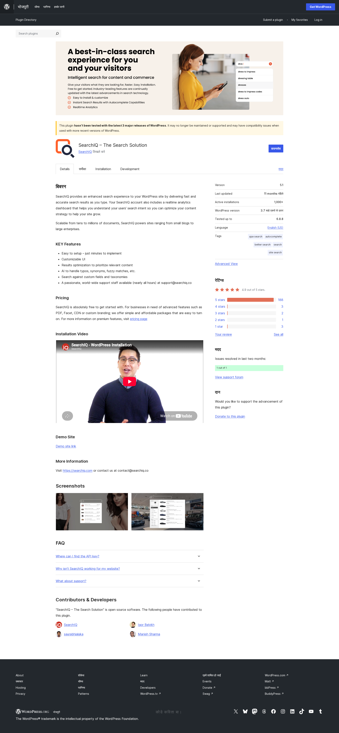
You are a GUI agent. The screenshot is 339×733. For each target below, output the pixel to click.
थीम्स (80, 681)
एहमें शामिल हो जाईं (212, 675)
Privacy (20, 693)
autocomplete (273, 236)
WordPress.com (277, 675)
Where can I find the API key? (77, 556)
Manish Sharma (149, 634)
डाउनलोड (276, 148)
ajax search (255, 236)
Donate (209, 687)
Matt (269, 681)
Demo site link (66, 446)
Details (65, 169)
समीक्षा (82, 169)
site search (275, 252)
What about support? (71, 581)
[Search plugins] (57, 33)
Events (207, 681)
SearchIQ (85, 152)
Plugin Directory (26, 19)
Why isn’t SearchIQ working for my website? (88, 569)
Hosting (21, 687)
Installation (103, 169)
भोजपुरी (56, 712)
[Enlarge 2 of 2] (198, 498)
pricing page (138, 319)
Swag (208, 693)
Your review (223, 334)
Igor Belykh (146, 625)
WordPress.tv (150, 693)
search (278, 244)
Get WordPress (320, 6)
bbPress (272, 687)
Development (129, 169)
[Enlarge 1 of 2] (123, 498)
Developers (148, 687)
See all (278, 334)
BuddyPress (274, 693)
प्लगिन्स (81, 687)
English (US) (275, 227)
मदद (281, 169)
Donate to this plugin (230, 416)
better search (263, 244)
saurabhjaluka (73, 634)
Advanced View (226, 264)
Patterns (83, 693)
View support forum (229, 377)
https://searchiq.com (77, 470)
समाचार (19, 681)
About (20, 675)
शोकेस (81, 675)
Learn (144, 675)
